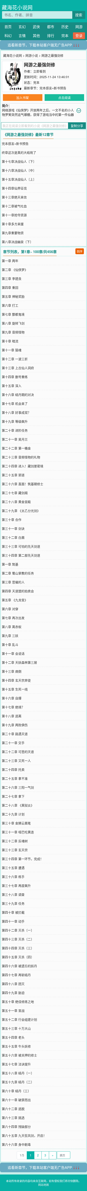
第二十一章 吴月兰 (15, 439)
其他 (36, 35)
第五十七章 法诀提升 (16, 1064)
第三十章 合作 (11, 519)
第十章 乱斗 (10, 644)
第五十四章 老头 (13, 1037)
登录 (79, 35)
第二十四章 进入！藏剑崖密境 (22, 466)
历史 (64, 26)
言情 (22, 35)
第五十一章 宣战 (13, 1010)
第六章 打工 (10, 305)
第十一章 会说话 (13, 653)
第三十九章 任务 (13, 903)
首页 (8, 26)
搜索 (78, 14)
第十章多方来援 (13, 224)
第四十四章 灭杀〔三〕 (18, 948)
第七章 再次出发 (13, 617)
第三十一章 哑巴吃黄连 (18, 832)
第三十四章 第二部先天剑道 (21, 555)
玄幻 (22, 26)
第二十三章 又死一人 (16, 760)
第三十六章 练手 (13, 876)
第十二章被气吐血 (14, 206)
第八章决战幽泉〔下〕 (17, 241)
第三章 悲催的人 (13, 582)
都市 (50, 26)
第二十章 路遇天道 (15, 734)
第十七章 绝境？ (13, 707)
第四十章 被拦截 (13, 912)
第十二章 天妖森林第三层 (19, 662)
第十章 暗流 (10, 341)
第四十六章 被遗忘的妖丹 (19, 966)
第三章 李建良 (11, 278)
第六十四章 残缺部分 (16, 1126)
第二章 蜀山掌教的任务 (18, 573)
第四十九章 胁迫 (13, 992)
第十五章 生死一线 (15, 689)
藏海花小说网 (17, 7)
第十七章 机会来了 (15, 403)
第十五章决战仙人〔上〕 (19, 179)
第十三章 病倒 (11, 671)
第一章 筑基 (10, 564)
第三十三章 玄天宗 (15, 850)
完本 (64, 35)
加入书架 (22, 97)
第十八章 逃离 (11, 716)
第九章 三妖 (10, 635)
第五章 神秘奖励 (13, 296)
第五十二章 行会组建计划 (19, 1019)
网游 (79, 26)
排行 (50, 35)
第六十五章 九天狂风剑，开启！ (24, 1135)
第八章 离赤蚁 (11, 626)
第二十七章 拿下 (13, 796)
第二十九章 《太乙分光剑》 (21, 510)
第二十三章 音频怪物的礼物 (21, 457)
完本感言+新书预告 (52, 88)
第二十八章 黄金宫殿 (16, 501)
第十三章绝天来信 (14, 197)
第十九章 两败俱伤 (15, 725)
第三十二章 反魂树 (15, 841)
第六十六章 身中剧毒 (16, 1144)
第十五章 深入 (11, 385)
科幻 (8, 35)
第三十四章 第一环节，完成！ (22, 858)
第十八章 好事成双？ (16, 412)
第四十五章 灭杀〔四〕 (18, 957)
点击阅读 (64, 97)
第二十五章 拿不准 (15, 778)
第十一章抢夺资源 (14, 215)
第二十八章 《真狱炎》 (18, 805)
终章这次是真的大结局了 (19, 152)
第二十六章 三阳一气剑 (18, 787)
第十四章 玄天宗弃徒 (16, 680)
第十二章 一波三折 (15, 359)
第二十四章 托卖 (13, 769)
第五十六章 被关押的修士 (19, 1055)
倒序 (80, 251)
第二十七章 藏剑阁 (15, 493)
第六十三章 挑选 (13, 1117)
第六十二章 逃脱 (13, 1108)
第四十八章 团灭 (13, 983)
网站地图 (43, 1185)
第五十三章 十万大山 (16, 1028)
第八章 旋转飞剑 (13, 323)
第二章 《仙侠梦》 (15, 269)
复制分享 (77, 125)
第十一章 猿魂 (11, 350)
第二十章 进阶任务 (15, 430)
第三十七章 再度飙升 (16, 885)
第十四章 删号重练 (15, 376)
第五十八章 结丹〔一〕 (18, 1073)
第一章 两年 (10, 260)
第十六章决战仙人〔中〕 (19, 170)
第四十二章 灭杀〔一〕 (18, 930)
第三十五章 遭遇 (13, 867)
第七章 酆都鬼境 (13, 314)
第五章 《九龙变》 (15, 600)
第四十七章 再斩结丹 (16, 975)
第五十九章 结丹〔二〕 (18, 1082)
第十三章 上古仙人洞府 (18, 368)
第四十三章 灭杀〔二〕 (18, 939)
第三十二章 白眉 (13, 537)
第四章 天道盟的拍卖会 (18, 591)
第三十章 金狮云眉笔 (16, 823)
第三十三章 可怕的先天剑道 (21, 546)
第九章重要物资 (13, 233)
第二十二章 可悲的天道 (18, 751)
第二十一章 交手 (13, 742)
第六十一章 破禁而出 (16, 1099)
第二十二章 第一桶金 (16, 448)
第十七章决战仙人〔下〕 (19, 161)
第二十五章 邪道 (13, 475)
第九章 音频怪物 (13, 332)
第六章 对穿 (10, 609)
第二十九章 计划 (13, 814)
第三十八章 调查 (13, 894)
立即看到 (39, 71)
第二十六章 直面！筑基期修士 (22, 484)
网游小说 (31, 55)
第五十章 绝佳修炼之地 (18, 1001)
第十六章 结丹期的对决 (18, 394)
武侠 (36, 26)
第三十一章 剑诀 (13, 528)
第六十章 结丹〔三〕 (16, 1091)
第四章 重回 (10, 287)
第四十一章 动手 (13, 921)
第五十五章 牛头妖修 (16, 1046)
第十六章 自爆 (11, 698)
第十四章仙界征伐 (14, 188)
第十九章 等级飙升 (15, 421)
